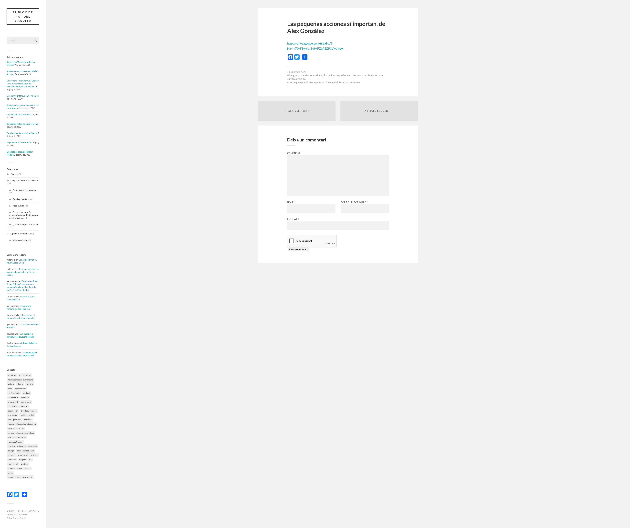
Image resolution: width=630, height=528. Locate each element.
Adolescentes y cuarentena (25, 190)
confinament (20, 389)
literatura (22, 437)
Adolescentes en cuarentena (20, 380)
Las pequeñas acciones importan (22, 424)
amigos (11, 384)
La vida (21, 428)
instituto (28, 420)
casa (10, 389)
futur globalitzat (14, 420)
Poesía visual (18, 205)
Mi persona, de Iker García (19, 142)
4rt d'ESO (12, 375)
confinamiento (14, 393)
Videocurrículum (20, 240)
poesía (10, 455)
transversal (13, 464)
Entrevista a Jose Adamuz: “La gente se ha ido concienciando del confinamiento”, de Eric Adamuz (23, 83)
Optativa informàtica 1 (20, 233)
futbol (31, 415)
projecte (34, 455)
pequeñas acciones (25, 451)
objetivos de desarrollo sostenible (22, 446)
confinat (26, 393)
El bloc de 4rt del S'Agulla (23, 16)
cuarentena (26, 402)
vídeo (10, 473)
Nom (290, 202)
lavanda (11, 428)
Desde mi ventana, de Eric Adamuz (23, 95)
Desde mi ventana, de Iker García (22, 133)
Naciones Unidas (15, 442)
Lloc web (293, 219)
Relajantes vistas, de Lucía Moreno (22, 124)
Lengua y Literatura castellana (24, 180)
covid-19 (25, 397)
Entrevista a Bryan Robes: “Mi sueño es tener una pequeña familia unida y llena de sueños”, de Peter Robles (22, 285)
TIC (30, 460)
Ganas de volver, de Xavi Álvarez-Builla (22, 261)
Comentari (294, 153)
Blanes (20, 384)
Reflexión (12, 460)
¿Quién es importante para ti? (26, 224)
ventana (24, 464)
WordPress (21, 514)
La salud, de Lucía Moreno (18, 114)
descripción (13, 411)
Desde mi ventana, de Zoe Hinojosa (19, 307)
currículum (12, 406)
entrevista (12, 415)
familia (23, 415)
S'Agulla (22, 460)
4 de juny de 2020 (296, 71)
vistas (28, 468)
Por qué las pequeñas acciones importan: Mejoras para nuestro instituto (23, 215)
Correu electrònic (354, 202)
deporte (24, 406)
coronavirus (13, 397)
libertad (11, 437)
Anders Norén (19, 518)
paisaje (11, 451)
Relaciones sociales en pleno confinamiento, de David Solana (23, 272)
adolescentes (25, 375)
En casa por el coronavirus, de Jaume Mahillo (21, 316)
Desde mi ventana (21, 199)
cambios (29, 384)
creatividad (13, 402)
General (14, 174)
